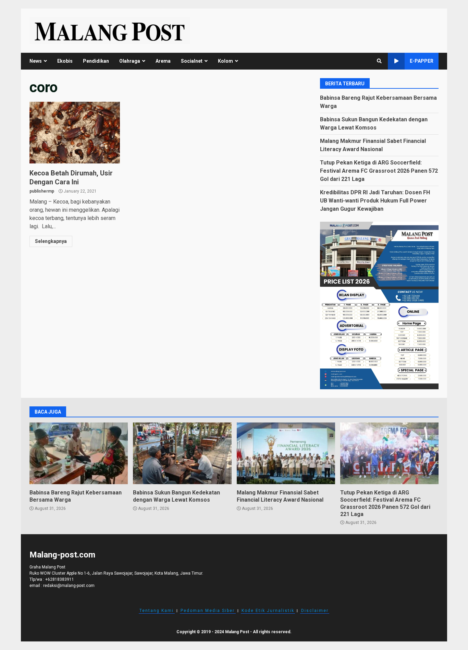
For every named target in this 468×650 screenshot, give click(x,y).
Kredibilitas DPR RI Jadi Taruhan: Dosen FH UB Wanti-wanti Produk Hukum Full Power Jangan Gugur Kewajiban (375, 200)
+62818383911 (59, 579)
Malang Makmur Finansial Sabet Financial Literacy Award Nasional (286, 453)
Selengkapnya (51, 241)
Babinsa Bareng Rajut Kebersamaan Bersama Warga (78, 453)
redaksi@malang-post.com (69, 585)
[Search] (379, 61)
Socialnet (191, 61)
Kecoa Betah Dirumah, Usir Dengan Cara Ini (74, 132)
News (35, 61)
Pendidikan (96, 61)
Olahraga (129, 61)
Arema (163, 61)
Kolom (225, 61)
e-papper (421, 61)
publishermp (41, 191)
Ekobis (65, 61)
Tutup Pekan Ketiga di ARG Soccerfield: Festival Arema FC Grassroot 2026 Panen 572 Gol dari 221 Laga (379, 170)
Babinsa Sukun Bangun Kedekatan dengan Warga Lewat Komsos (182, 453)
